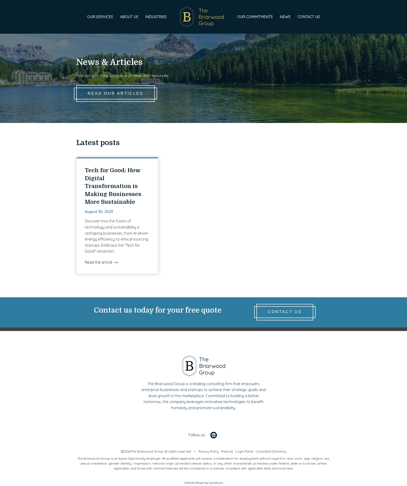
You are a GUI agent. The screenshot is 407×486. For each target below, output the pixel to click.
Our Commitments (255, 16)
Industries (156, 16)
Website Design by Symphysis (203, 482)
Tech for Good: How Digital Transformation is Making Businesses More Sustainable (113, 186)
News (285, 16)
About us (129, 16)
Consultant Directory (271, 451)
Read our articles (115, 93)
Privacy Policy (209, 451)
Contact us (308, 16)
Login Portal (244, 451)
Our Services (100, 16)
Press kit (227, 451)
